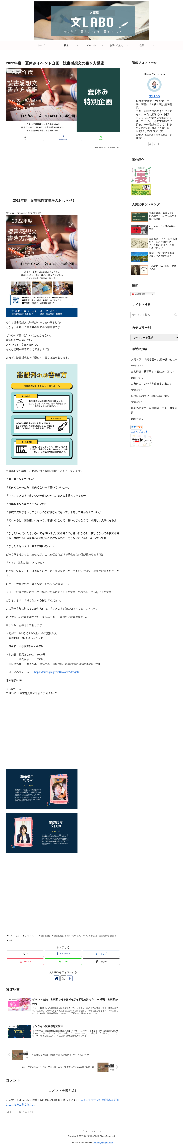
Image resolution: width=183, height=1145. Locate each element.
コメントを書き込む (63, 1090)
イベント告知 (14, 936)
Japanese (140, 294)
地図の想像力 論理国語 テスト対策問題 (154, 410)
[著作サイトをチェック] (56, 978)
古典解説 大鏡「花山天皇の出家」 (153, 383)
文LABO (154, 96)
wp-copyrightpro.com (103, 1142)
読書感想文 (45, 936)
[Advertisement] (63, 171)
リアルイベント (31, 936)
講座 (10, 941)
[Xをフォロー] (63, 978)
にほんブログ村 (139, 431)
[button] (101, 961)
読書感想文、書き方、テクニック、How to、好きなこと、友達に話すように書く (85, 936)
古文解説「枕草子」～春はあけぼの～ (153, 371)
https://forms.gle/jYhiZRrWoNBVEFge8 (56, 672)
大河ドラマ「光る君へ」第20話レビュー (154, 359)
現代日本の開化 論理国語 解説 (150, 395)
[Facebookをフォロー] (70, 978)
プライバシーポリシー (91, 1131)
